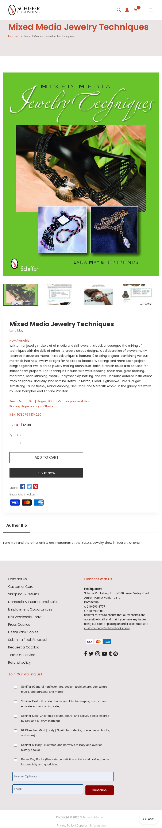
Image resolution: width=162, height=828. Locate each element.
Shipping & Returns (23, 594)
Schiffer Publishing (92, 817)
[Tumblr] (110, 654)
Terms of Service (21, 655)
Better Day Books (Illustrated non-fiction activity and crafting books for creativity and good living (65, 762)
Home (13, 36)
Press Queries (19, 624)
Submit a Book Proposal (27, 639)
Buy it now (46, 473)
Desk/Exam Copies (23, 632)
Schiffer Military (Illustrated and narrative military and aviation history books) (62, 747)
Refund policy (19, 662)
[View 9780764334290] (20, 295)
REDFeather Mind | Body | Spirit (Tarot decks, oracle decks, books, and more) (65, 733)
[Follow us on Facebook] (23, 487)
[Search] (119, 10)
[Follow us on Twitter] (29, 487)
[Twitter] (91, 654)
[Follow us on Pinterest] (35, 487)
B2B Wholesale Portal (25, 617)
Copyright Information (91, 825)
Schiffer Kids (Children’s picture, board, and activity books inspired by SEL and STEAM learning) (65, 718)
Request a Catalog (23, 647)
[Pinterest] (115, 654)
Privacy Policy (66, 825)
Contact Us (17, 579)
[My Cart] (136, 10)
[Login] (127, 10)
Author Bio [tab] (16, 525)
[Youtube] (104, 654)
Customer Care (20, 586)
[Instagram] (97, 654)
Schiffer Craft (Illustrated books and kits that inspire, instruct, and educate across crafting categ (64, 703)
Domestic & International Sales (33, 602)
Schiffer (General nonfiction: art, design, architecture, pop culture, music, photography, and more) (64, 689)
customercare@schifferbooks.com (107, 628)
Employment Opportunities (30, 609)
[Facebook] (85, 654)
